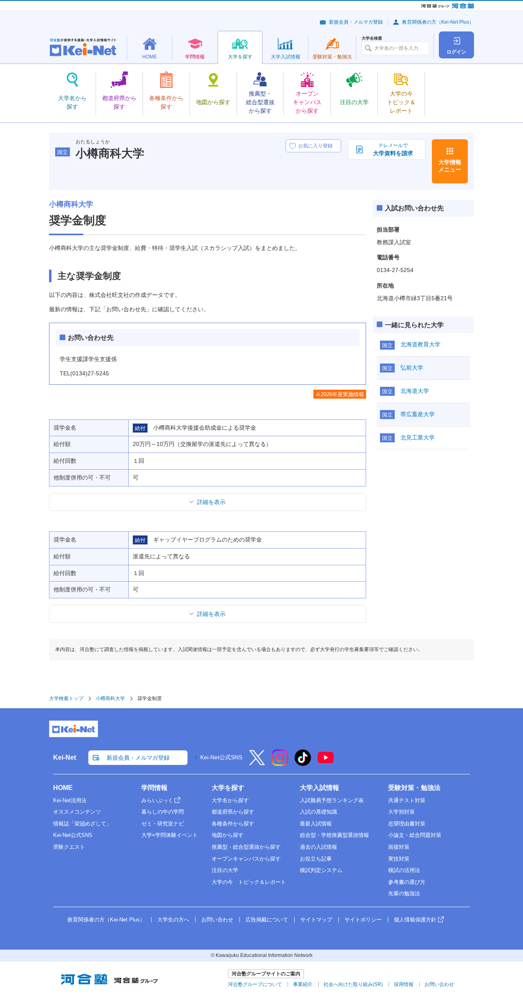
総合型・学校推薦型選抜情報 (334, 835)
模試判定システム (321, 870)
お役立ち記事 (316, 859)
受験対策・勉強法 (414, 787)
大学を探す (228, 787)
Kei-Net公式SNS (221, 757)
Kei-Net (64, 757)
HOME (63, 787)
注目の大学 (225, 870)
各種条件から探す (233, 824)
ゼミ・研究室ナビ (162, 824)
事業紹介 (303, 984)
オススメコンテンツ (77, 812)
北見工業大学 (417, 437)
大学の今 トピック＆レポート (249, 882)
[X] (257, 763)
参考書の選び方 (406, 882)
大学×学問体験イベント (169, 835)
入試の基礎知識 (318, 812)
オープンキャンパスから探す (246, 859)
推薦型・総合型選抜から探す (246, 847)
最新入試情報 (316, 824)
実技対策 (398, 859)
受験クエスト (69, 847)
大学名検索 (372, 38)
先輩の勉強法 (404, 893)
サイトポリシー (363, 920)
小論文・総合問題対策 (414, 835)
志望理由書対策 (406, 824)
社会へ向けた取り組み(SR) (353, 984)
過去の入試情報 (318, 847)
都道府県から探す (233, 812)
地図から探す (228, 835)
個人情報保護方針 (415, 920)
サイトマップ (316, 920)
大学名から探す (230, 800)
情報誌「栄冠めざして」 (82, 824)
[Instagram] (280, 763)
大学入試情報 (319, 787)
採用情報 (403, 984)
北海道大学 (414, 391)
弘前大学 (411, 367)
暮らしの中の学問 (162, 812)
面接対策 (398, 847)
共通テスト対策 (406, 800)
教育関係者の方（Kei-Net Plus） (438, 22)
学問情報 (154, 787)
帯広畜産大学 (417, 414)
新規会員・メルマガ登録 (356, 22)
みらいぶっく (157, 800)
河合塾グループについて (255, 984)
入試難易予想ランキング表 (332, 800)
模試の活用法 (404, 870)
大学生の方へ (173, 920)
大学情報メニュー (449, 166)
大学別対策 (401, 812)
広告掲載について (267, 920)
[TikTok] (303, 763)
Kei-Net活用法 (70, 800)
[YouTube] (325, 763)
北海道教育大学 (420, 344)
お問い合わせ (217, 920)
